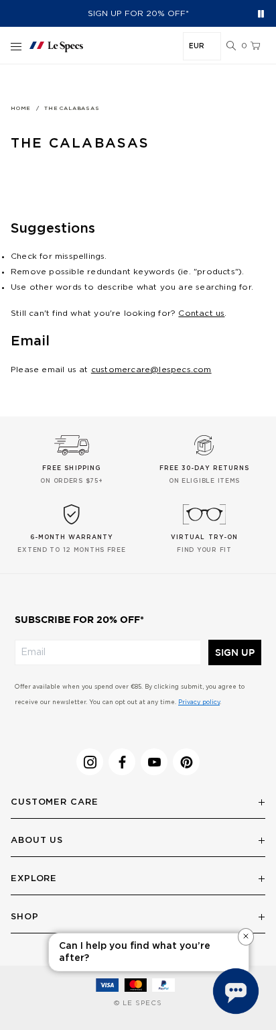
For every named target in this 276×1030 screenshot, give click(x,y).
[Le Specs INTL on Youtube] (154, 761)
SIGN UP (235, 652)
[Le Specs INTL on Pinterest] (186, 761)
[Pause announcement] (261, 13)
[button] (231, 46)
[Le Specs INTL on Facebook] (122, 761)
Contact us (201, 313)
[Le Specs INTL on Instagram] (89, 761)
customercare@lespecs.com (151, 369)
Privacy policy (199, 702)
